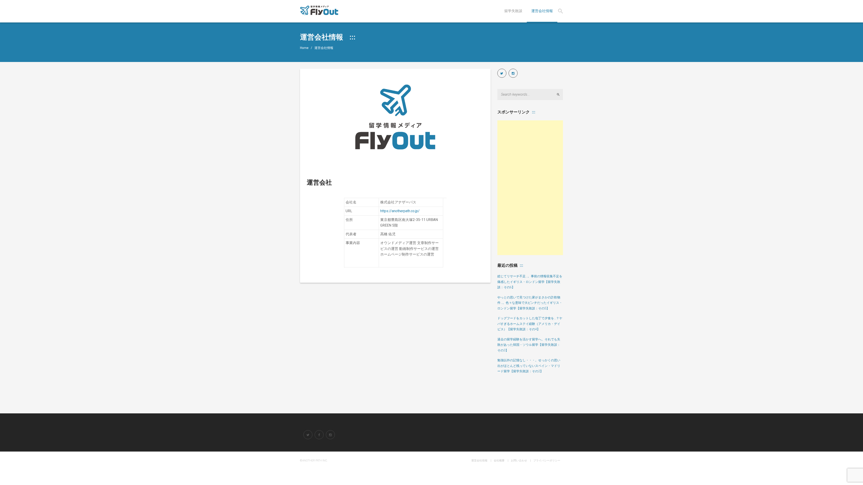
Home (304, 47)
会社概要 (499, 460)
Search (560, 94)
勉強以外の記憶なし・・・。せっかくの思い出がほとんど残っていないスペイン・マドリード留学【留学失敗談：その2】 (528, 365)
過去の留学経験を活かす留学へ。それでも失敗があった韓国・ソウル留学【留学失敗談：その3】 (528, 344)
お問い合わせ (519, 460)
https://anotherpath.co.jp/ (400, 211)
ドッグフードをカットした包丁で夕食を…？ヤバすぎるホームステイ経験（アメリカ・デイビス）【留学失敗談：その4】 (529, 323)
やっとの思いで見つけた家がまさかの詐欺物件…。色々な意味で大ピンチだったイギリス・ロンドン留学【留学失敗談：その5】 (529, 302)
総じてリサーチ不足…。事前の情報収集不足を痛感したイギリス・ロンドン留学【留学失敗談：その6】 (529, 281)
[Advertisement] (530, 187)
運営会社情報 (479, 460)
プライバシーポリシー (546, 460)
